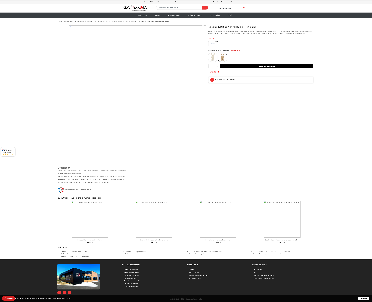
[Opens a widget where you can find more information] (8, 298)
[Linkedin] (64, 292)
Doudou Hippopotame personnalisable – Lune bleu (282, 240)
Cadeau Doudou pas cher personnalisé (267, 254)
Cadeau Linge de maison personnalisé (139, 254)
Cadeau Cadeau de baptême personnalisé (77, 254)
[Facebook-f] (59, 292)
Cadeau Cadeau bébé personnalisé (74, 251)
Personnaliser (89, 236)
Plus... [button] (69, 298)
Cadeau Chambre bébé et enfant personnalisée (271, 251)
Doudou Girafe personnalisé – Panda (90, 240)
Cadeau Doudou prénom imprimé (201, 254)
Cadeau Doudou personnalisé (136, 251)
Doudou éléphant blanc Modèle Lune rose (154, 240)
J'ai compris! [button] (364, 298)
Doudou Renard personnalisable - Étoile (218, 240)
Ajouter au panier (267, 66)
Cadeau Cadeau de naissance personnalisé (205, 251)
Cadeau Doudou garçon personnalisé (75, 256)
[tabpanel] (90, 221)
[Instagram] (69, 292)
